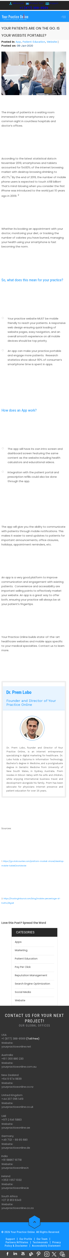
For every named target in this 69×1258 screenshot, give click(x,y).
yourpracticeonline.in (15, 1168)
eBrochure (18, 3)
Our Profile (25, 1239)
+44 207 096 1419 (12, 1099)
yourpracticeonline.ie (15, 1188)
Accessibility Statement (46, 1245)
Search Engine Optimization (32, 983)
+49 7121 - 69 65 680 (14, 1140)
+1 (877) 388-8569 (33, 8)
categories (25, 932)
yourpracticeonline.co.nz (17, 1087)
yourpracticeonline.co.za (17, 1208)
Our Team (42, 1239)
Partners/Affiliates (17, 1242)
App (18, 41)
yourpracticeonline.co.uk (17, 1107)
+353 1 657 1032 (11, 1180)
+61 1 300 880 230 (12, 1058)
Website (52, 41)
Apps (18, 942)
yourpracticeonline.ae (15, 1127)
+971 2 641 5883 (11, 1119)
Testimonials (40, 1242)
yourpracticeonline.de (15, 1148)
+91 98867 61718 (11, 1160)
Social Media (23, 992)
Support (54, 3)
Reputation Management (31, 975)
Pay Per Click (23, 967)
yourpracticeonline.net (16, 1046)
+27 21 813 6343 (11, 1200)
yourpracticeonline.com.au (18, 1066)
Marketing (21, 950)
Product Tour (37, 3)
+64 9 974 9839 (11, 1079)
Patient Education (33, 41)
